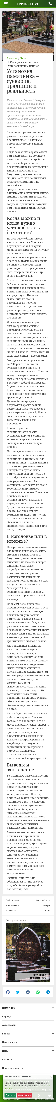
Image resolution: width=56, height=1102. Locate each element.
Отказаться (24, 1095)
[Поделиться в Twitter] (18, 992)
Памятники (9, 1007)
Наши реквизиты (12, 1067)
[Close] (50, 1076)
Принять (10, 1095)
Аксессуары (9, 1024)
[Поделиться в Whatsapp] (38, 992)
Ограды (6, 1016)
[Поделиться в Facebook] (8, 992)
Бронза (6, 1033)
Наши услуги (9, 1042)
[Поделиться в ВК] (28, 992)
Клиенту (7, 1059)
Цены (5, 1050)
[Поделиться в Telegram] (48, 992)
